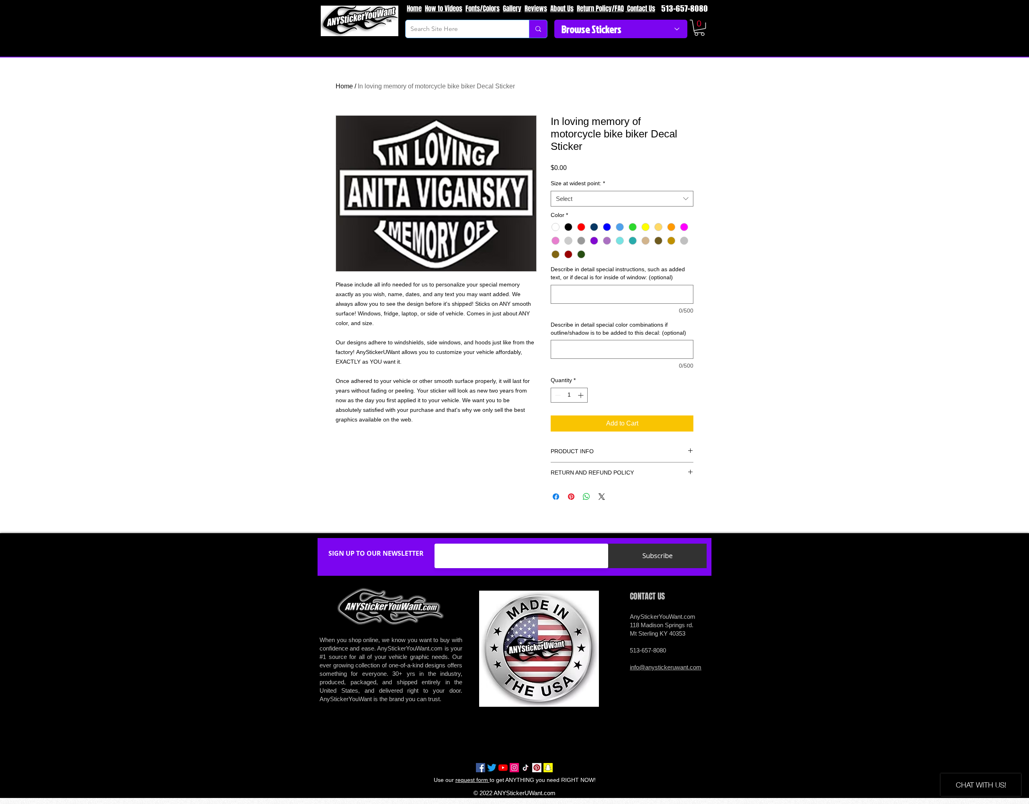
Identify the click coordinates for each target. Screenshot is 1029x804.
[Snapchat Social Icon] (548, 767)
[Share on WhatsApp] (586, 496)
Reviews (536, 9)
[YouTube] (503, 767)
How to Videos (443, 9)
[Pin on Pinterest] (571, 496)
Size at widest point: (578, 183)
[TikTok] (525, 767)
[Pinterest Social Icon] (536, 767)
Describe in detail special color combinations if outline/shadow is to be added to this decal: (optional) (618, 328)
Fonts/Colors (482, 9)
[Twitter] (491, 767)
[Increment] (581, 395)
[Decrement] (557, 395)
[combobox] (622, 199)
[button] (699, 28)
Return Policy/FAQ (600, 9)
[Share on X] (602, 496)
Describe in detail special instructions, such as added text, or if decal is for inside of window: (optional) (618, 273)
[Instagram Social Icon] (514, 767)
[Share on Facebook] (556, 496)
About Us (562, 9)
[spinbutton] (569, 395)
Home (414, 9)
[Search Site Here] (538, 29)
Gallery (512, 9)
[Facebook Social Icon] (480, 767)
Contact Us (640, 9)
